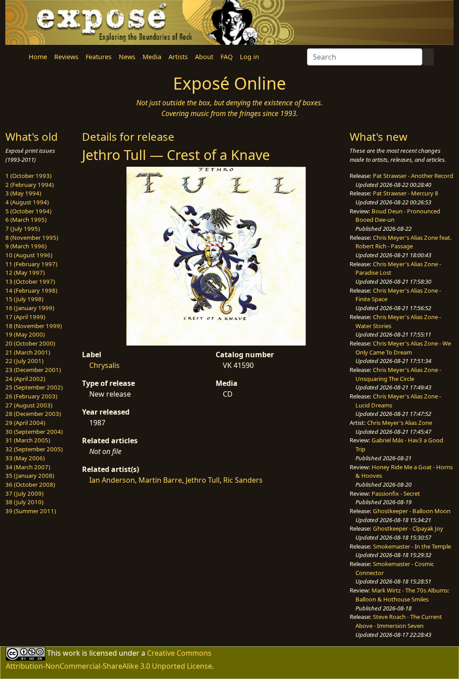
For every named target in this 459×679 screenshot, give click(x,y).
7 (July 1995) (22, 229)
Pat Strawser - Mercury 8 (405, 193)
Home (38, 56)
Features (99, 56)
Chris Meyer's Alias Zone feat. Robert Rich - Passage (403, 242)
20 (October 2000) (30, 343)
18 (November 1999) (33, 326)
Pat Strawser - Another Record (413, 176)
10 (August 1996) (28, 255)
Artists (178, 56)
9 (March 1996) (26, 246)
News (127, 56)
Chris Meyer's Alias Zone (399, 423)
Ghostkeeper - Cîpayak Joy (408, 528)
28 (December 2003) (33, 414)
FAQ (227, 56)
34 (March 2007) (27, 467)
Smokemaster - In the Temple (412, 546)
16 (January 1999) (29, 308)
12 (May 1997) (25, 272)
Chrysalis (104, 365)
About (204, 56)
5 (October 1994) (28, 211)
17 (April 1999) (25, 317)
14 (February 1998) (31, 290)
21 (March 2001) (27, 352)
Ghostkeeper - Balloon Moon (411, 511)
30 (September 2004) (34, 432)
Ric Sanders (243, 480)
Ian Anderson (112, 480)
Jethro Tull (203, 480)
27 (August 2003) (28, 405)
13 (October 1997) (30, 281)
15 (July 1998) (24, 299)
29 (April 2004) (25, 423)
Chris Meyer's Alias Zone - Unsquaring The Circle (398, 374)
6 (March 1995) (26, 220)
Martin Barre (160, 480)
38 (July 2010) (24, 502)
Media (152, 56)
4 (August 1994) (27, 202)
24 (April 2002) (25, 379)
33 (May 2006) (25, 458)
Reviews (66, 56)
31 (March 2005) (27, 440)
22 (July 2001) (24, 361)
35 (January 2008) (29, 475)
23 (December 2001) (33, 370)
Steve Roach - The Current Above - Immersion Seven (398, 621)
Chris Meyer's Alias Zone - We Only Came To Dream (403, 347)
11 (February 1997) (31, 264)
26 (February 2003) (31, 396)
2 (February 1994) (29, 185)
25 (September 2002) (34, 387)
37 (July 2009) (24, 493)
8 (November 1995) (31, 238)
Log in (249, 56)
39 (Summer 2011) (30, 511)
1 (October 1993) (28, 176)
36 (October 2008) (30, 484)
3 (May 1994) (23, 193)
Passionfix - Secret (396, 493)
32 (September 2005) (34, 449)
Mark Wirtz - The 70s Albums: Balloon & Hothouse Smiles (402, 594)
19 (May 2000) (25, 334)
